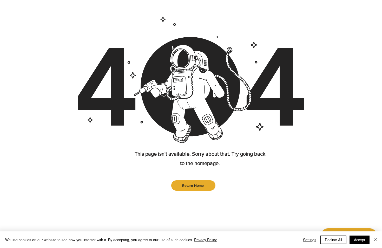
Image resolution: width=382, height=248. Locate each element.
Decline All (333, 239)
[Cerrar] (376, 240)
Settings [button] (309, 239)
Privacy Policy (205, 239)
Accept (359, 239)
